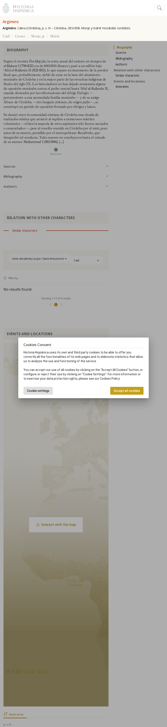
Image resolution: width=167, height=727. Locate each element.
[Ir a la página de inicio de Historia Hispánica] (21, 7)
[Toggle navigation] (159, 8)
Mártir (55, 36)
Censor (20, 36)
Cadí (6, 36)
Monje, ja (38, 36)
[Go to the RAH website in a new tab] (6, 7)
